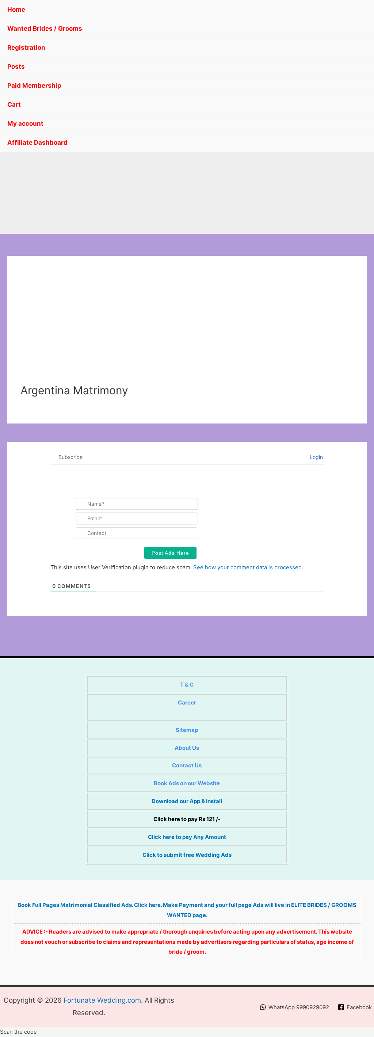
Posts (16, 66)
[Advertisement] (187, 329)
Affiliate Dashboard (37, 142)
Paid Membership (34, 85)
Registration (26, 47)
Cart (14, 104)
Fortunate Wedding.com (102, 1000)
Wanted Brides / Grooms (44, 28)
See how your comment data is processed (247, 567)
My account (25, 123)
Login (315, 457)
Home (16, 9)
